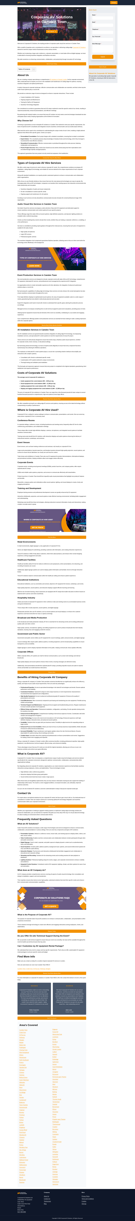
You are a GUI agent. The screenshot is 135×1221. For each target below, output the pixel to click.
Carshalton (55, 1134)
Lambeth (21, 1125)
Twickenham (56, 1102)
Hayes (54, 1136)
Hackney (21, 1075)
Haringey (21, 1070)
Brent (20, 1087)
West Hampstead (24, 1052)
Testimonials (47, 1201)
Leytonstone (22, 1157)
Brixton (21, 1122)
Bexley (54, 1166)
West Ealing (55, 1047)
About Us (46, 1196)
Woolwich (55, 1087)
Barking (54, 1092)
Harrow (54, 1064)
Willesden (22, 1082)
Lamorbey (55, 1154)
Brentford (55, 1042)
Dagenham (55, 1164)
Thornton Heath (56, 1099)
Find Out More (52, 537)
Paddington (22, 1047)
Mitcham (54, 1089)
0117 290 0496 (22, 1212)
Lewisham (55, 1037)
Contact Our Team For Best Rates (52, 157)
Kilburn (21, 1055)
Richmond (55, 1074)
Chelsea (21, 1072)
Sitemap (84, 1203)
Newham (21, 1182)
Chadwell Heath (56, 1141)
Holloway (42, 968)
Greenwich (22, 1167)
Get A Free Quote (51, 1018)
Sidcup (54, 1149)
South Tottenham (24, 1080)
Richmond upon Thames (59, 1077)
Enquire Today (52, 931)
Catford (54, 1052)
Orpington (55, 1179)
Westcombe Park (57, 1034)
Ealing (54, 1039)
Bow (20, 1095)
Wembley (22, 1155)
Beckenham (55, 1107)
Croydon (54, 1126)
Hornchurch (55, 1181)
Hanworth (55, 1156)
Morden (54, 1094)
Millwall (21, 1142)
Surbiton (54, 1139)
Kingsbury (22, 1127)
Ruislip (54, 1144)
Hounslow (55, 1111)
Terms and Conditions (88, 1198)
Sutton (54, 1146)
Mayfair (21, 1042)
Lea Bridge (22, 1092)
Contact (114, 2)
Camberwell (22, 1100)
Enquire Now (51, 672)
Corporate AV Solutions (79, 47)
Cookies (84, 1201)
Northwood (55, 1159)
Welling (54, 1131)
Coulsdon (55, 1176)
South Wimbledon (57, 1067)
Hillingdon (55, 1151)
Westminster (22, 1057)
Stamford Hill (23, 1067)
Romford (54, 1169)
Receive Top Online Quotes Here (52, 399)
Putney (21, 1145)
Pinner (54, 1116)
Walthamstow (23, 1165)
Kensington (22, 1065)
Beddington (55, 1121)
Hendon (21, 1097)
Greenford (55, 1079)
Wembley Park (23, 1147)
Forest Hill (55, 1032)
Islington (48, 968)
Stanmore (55, 1082)
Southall (54, 1104)
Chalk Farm (29, 968)
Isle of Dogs (22, 1150)
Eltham (54, 1109)
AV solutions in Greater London (58, 79)
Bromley (21, 1112)
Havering (55, 1174)
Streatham (22, 1175)
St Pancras (36, 968)
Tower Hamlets (23, 1105)
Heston (54, 1114)
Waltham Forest (23, 1160)
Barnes (21, 1152)
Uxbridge (55, 1171)
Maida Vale (22, 1045)
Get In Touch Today (52, 63)
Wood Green (22, 1090)
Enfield (54, 1057)
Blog (45, 1203)
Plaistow (21, 1172)
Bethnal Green (23, 1077)
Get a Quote (51, 31)
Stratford (21, 1140)
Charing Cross (23, 1050)
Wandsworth (22, 1135)
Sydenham (55, 1062)
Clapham (21, 1110)
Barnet (21, 1177)
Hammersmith (23, 1107)
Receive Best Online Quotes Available (52, 325)
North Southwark (24, 1060)
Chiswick (21, 1137)
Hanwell (54, 1054)
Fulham (21, 1117)
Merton (54, 1069)
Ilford (53, 1084)
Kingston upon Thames (58, 1119)
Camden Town (22, 968)
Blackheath (22, 1180)
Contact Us (47, 1198)
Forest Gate (22, 1170)
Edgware (55, 1029)
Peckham (22, 1115)
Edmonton (22, 1162)
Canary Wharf (23, 1130)
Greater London (56, 1049)
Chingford (55, 1072)
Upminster (55, 1184)
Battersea (22, 1102)
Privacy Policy (86, 1196)
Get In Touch (51, 806)
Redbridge (55, 1059)
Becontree (55, 1129)
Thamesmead (56, 1124)
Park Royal (22, 1132)
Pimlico (21, 1062)
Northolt (54, 1097)
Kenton (54, 1044)
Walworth (22, 1085)
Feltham (54, 1161)
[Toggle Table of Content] (32, 69)
